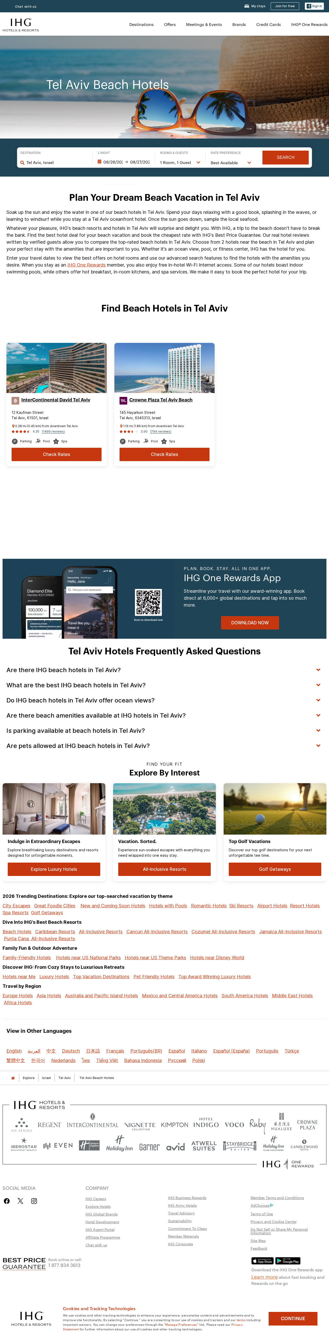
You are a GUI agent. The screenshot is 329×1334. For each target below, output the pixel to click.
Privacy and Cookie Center (274, 1221)
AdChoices (260, 1205)
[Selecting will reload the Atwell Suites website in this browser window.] (204, 1145)
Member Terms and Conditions (277, 1197)
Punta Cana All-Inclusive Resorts (39, 938)
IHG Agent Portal (100, 1229)
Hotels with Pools (168, 905)
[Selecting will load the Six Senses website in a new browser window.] (21, 1124)
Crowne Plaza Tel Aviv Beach (161, 400)
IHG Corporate (180, 1243)
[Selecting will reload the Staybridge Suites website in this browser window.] (240, 1145)
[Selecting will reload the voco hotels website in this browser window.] (234, 1124)
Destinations (141, 24)
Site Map (258, 1240)
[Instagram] (34, 1201)
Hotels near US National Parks (88, 957)
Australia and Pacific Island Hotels (101, 995)
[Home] (12, 1078)
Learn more (264, 1276)
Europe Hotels (18, 995)
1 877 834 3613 (64, 1265)
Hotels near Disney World (217, 957)
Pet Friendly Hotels (154, 976)
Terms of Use (262, 1213)
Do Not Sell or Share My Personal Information (279, 1231)
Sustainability (180, 1220)
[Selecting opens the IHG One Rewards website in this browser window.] (288, 1164)
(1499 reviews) (53, 431)
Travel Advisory (181, 1213)
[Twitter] (20, 1201)
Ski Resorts (241, 905)
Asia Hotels (49, 995)
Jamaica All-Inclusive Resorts (290, 931)
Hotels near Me (19, 976)
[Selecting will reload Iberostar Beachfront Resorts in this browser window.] (24, 1145)
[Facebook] (8, 1201)
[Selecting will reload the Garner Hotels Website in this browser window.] (149, 1145)
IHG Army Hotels (182, 1205)
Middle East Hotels (292, 995)
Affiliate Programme (103, 1237)
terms (241, 1319)
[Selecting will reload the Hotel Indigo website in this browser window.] (206, 1124)
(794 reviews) (160, 431)
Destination (30, 153)
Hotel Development (102, 1221)
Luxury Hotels (54, 976)
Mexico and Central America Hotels (180, 995)
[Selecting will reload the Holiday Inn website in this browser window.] (119, 1145)
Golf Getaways (47, 912)
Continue (293, 1318)
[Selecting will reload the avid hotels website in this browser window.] (175, 1145)
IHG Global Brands (102, 1214)
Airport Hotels (272, 905)
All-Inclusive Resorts (101, 931)
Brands (239, 24)
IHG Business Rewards (187, 1197)
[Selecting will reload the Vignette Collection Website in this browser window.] (140, 1124)
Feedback (259, 1248)
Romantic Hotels (209, 905)
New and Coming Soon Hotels (112, 905)
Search (286, 157)
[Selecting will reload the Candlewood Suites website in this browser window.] (304, 1145)
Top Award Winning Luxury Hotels (214, 976)
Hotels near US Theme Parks (155, 957)
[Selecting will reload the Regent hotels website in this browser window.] (49, 1124)
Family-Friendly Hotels (27, 957)
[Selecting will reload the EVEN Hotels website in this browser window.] (57, 1145)
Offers (170, 24)
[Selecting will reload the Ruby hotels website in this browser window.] (258, 1124)
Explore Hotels (98, 1206)
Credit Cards (268, 24)
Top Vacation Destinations (101, 976)
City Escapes (16, 905)
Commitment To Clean (187, 1228)
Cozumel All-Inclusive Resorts (223, 931)
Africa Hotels (18, 1002)
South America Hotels (245, 995)
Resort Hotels (305, 905)
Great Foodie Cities (54, 905)
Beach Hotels (17, 931)
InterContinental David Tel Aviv (55, 400)
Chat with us (26, 6)
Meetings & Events (204, 24)
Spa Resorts (16, 912)
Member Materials (183, 1236)
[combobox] (56, 162)
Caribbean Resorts (55, 931)
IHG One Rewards (86, 265)
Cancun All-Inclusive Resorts (157, 931)
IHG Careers (96, 1198)
